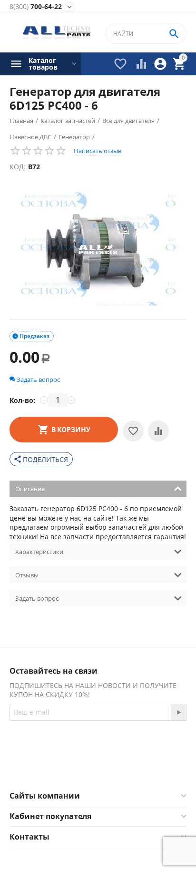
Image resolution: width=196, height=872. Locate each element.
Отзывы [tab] (27, 575)
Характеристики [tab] (39, 551)
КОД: (18, 166)
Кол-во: (22, 400)
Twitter (136, 767)
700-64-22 (36, 7)
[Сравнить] (158, 431)
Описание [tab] (30, 488)
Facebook (84, 767)
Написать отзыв (97, 150)
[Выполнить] (178, 712)
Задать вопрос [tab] (37, 598)
